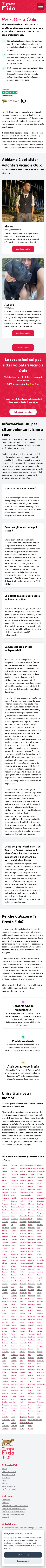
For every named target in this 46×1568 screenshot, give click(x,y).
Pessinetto (23, 1343)
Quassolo (23, 1420)
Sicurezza (6, 1477)
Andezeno (5, 1195)
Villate (39, 1393)
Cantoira (5, 1387)
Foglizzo (13, 1331)
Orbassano (23, 1298)
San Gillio (31, 1325)
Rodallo (30, 1230)
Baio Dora (5, 1210)
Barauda (4, 1233)
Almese (4, 1186)
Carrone (4, 1399)
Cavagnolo (14, 1180)
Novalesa (23, 1290)
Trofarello (40, 1260)
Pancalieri (23, 1319)
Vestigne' (40, 1337)
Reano (22, 1426)
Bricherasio (6, 1325)
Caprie (4, 1390)
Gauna (13, 1363)
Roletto (30, 1233)
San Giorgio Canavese (31, 1331)
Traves (39, 1257)
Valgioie (40, 1278)
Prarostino (23, 1408)
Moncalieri (23, 1248)
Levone (13, 1428)
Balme (4, 1225)
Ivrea (12, 1399)
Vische (39, 1405)
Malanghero (24, 1192)
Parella (22, 1322)
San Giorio (31, 1337)
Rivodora (31, 1216)
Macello (22, 1177)
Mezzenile (23, 1222)
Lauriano (14, 1408)
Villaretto (40, 1372)
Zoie (38, 1417)
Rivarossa (31, 1210)
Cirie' (12, 1233)
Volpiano (40, 1411)
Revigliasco (32, 1168)
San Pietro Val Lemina (31, 1384)
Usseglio (40, 1266)
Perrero (22, 1340)
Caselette (5, 1417)
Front (12, 1346)
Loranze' (22, 1171)
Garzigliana (14, 1355)
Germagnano (15, 1369)
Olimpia (22, 1295)
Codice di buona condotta (13, 1514)
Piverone (23, 1378)
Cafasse (4, 1358)
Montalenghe (24, 1263)
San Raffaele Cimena (31, 1393)
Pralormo (23, 1405)
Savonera (40, 1165)
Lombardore (24, 1165)
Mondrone (23, 1254)
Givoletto (14, 1378)
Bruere (4, 1331)
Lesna (13, 1420)
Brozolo (4, 1328)
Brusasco (5, 1337)
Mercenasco (24, 1219)
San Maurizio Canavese (31, 1366)
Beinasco (5, 1251)
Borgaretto (6, 1281)
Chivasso (13, 1230)
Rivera (30, 1213)
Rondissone (32, 1242)
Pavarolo (22, 1325)
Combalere (14, 1281)
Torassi (39, 1230)
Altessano (5, 1192)
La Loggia (14, 1405)
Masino (22, 1201)
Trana (39, 1254)
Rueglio (30, 1263)
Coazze (13, 1245)
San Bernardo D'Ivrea (31, 1295)
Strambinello (41, 1198)
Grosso (13, 1387)
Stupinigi (40, 1204)
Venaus (39, 1325)
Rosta (30, 1254)
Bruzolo (4, 1340)
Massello (22, 1204)
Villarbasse (40, 1360)
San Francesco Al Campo (31, 1316)
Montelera (23, 1266)
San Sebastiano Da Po (32, 1402)
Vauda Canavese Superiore (40, 1313)
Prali (21, 1402)
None (21, 1287)
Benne (4, 1254)
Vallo (38, 1287)
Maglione (23, 1189)
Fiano (12, 1322)
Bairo (4, 1213)
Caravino (5, 1393)
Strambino (40, 1201)
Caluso (4, 1363)
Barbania (5, 1236)
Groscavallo (14, 1384)
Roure (30, 1257)
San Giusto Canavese (31, 1349)
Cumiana (13, 1298)
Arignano (5, 1204)
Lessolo (13, 1423)
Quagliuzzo (23, 1417)
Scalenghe (40, 1168)
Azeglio (4, 1207)
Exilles (13, 1313)
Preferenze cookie (10, 1489)
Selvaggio (40, 1177)
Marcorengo (24, 1195)
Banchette (5, 1227)
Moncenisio (23, 1251)
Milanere (23, 1225)
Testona (39, 1219)
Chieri (13, 1216)
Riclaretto (31, 1177)
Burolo (4, 1346)
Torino (39, 1233)
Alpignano (5, 1189)
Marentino (23, 1198)
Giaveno (13, 1375)
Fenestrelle (14, 1319)
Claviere (13, 1236)
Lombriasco (23, 1168)
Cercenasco (15, 1186)
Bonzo (4, 1278)
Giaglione (14, 1372)
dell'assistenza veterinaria (13, 1511)
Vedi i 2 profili (23, 347)
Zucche (39, 1420)
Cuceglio (14, 1295)
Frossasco (14, 1349)
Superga (40, 1207)
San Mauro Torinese (31, 1375)
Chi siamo (6, 1499)
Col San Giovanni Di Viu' (14, 1275)
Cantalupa (5, 1384)
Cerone (13, 1204)
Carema (4, 1396)
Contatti (5, 1502)
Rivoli (30, 1219)
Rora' (30, 1245)
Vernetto (40, 1328)
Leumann (14, 1426)
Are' (3, 1201)
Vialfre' (39, 1340)
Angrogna (5, 1198)
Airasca (4, 1171)
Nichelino (23, 1281)
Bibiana (4, 1263)
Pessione (23, 1346)
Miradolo (23, 1227)
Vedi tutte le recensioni (23, 412)
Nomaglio (23, 1284)
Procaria (22, 1414)
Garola (13, 1352)
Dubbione (14, 1310)
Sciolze (39, 1174)
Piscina (22, 1375)
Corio (12, 1287)
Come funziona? (9, 1471)
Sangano (31, 1322)
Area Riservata (8, 1486)
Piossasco (23, 1372)
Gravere (13, 1381)
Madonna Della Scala (23, 1183)
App (4, 1480)
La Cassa (13, 1402)
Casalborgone (6, 1402)
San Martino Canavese (31, 1357)
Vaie (38, 1269)
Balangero (5, 1216)
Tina (38, 1227)
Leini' (12, 1414)
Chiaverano (14, 1213)
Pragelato (23, 1399)
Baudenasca (6, 1245)
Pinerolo (22, 1358)
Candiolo (5, 1381)
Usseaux (40, 1263)
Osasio (22, 1310)
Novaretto (23, 1293)
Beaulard (5, 1248)
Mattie (22, 1207)
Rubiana (31, 1260)
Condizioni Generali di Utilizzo (15, 1505)
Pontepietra (24, 1387)
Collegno (14, 1257)
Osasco (22, 1307)
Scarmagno (41, 1171)
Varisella (40, 1301)
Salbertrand (32, 1266)
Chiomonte (14, 1219)
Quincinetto (24, 1423)
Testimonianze (8, 1474)
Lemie (13, 1417)
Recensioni (6, 1517)
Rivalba (30, 1186)
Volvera (39, 1414)
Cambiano (5, 1366)
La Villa (13, 1411)
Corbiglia (14, 1284)
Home (4, 1468)
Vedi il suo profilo (23, 249)
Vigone (39, 1343)
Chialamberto (15, 1207)
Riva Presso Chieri (30, 1198)
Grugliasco (14, 1390)
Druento (14, 1307)
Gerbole (13, 1366)
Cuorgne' (14, 1301)
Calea (4, 1360)
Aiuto (4, 1483)
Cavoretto (14, 1183)
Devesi (13, 1304)
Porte (21, 1390)
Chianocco (14, 1210)
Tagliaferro (41, 1210)
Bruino (4, 1334)
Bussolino (5, 1349)
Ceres (13, 1189)
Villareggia (40, 1369)
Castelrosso (14, 1171)
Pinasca (22, 1355)
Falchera (13, 1316)
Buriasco (5, 1343)
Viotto (39, 1396)
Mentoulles (23, 1216)
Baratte (4, 1230)
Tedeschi (40, 1216)
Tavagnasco (41, 1213)
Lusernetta (23, 1174)
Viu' (38, 1408)
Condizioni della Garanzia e (14, 1508)
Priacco (22, 1411)
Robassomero (32, 1222)
